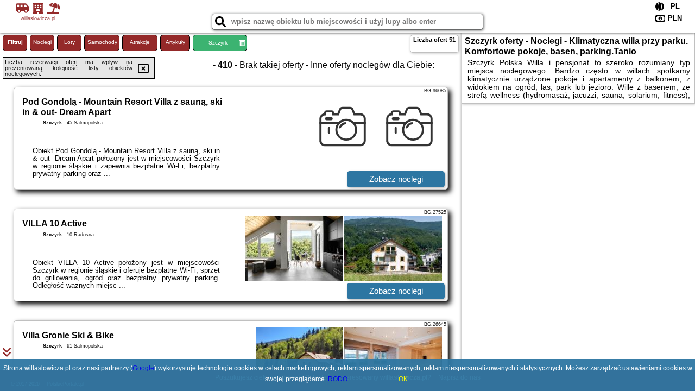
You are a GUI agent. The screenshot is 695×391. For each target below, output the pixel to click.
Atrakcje (140, 42)
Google (143, 368)
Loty (69, 42)
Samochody (102, 42)
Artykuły (175, 42)
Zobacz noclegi (396, 179)
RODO (338, 379)
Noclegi (42, 42)
